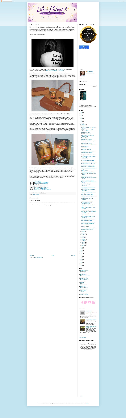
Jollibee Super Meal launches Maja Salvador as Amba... (87, 214)
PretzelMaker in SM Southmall (86, 176)
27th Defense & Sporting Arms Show (87, 165)
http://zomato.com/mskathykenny (40, 188)
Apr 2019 (83, 240)
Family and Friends (83, 273)
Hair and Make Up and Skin (85, 275)
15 (81, 251)
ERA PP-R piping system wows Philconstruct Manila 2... (86, 203)
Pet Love (82, 283)
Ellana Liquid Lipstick (85, 146)
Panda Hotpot (83, 147)
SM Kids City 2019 (84, 170)
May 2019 (83, 239)
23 (81, 117)
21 (81, 120)
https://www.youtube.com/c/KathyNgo (41, 187)
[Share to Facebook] (44, 193)
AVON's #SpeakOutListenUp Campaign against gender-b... (88, 141)
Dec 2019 (83, 124)
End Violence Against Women (52, 72)
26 (81, 112)
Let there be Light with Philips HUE (87, 160)
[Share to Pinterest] (45, 193)
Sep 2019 (83, 233)
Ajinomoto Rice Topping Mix (86, 184)
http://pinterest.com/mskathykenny (41, 183)
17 (81, 248)
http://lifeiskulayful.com (37, 181)
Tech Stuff (82, 291)
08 (81, 262)
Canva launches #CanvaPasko (86, 152)
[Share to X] (42, 193)
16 (81, 250)
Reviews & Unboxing (84, 287)
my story (62, 69)
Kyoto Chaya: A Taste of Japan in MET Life (88, 162)
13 (81, 254)
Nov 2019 (83, 126)
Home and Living (83, 277)
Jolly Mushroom (84, 185)
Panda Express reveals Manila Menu (87, 172)
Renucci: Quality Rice (85, 226)
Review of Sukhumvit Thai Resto (87, 229)
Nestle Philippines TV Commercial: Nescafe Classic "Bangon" (91, 312)
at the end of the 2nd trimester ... (87, 220)
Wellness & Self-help (36, 194)
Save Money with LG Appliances (87, 201)
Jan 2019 (83, 245)
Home (53, 255)
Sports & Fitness (83, 290)
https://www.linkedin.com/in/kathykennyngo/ (42, 189)
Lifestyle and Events (84, 278)
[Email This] (40, 193)
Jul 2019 (83, 236)
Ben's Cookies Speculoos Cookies (87, 180)
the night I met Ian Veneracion (91, 319)
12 (81, 256)
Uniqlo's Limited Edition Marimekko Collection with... (87, 136)
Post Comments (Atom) (38, 257)
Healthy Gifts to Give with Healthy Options (88, 144)
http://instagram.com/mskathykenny (42, 182)
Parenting (82, 282)
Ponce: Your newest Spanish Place (87, 223)
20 (81, 121)
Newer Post (32, 255)
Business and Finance (84, 270)
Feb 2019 (83, 243)
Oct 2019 (83, 231)
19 (81, 123)
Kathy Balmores (90, 71)
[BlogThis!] (41, 193)
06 (81, 265)
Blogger (86, 403)
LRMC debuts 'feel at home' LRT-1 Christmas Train (87, 130)
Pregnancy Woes (84, 137)
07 (81, 264)
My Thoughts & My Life (84, 279)
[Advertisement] (52, 244)
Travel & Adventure (83, 293)
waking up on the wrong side (86, 139)
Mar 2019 (83, 242)
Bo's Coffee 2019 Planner (85, 133)
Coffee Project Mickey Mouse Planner (88, 166)
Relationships (82, 286)
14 (81, 253)
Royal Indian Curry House (86, 149)
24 (81, 115)
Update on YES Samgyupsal (86, 143)
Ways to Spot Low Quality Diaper (87, 194)
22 (81, 118)
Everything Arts (83, 271)
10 (81, 259)
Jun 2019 (83, 237)
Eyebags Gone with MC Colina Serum (88, 163)
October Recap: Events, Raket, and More (88, 228)
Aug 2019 (83, 234)
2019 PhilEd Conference (85, 132)
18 (81, 247)
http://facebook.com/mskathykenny (41, 184)
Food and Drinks (83, 274)
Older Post (73, 255)
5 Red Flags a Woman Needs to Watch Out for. (55, 70)
